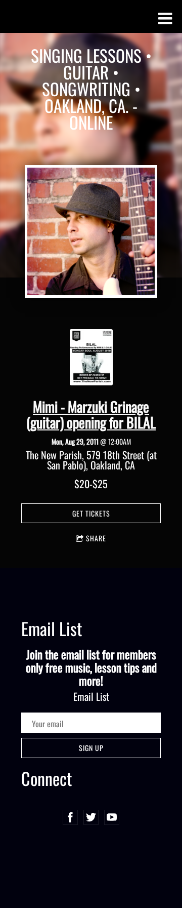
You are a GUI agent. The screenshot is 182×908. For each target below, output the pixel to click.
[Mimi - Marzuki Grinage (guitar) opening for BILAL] (91, 380)
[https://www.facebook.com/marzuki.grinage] (70, 817)
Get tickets (91, 513)
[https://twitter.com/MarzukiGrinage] (91, 817)
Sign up (91, 747)
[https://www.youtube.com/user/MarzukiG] (111, 817)
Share (96, 538)
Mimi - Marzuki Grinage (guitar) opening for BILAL (91, 414)
